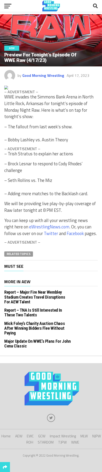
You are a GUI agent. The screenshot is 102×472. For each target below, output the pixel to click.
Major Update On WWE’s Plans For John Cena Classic (37, 343)
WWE (75, 442)
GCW (41, 436)
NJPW (96, 436)
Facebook (75, 233)
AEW (18, 436)
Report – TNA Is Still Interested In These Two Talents (33, 312)
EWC (30, 436)
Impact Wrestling (63, 436)
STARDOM (46, 442)
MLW (84, 436)
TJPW (62, 442)
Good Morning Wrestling (43, 75)
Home (6, 436)
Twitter (51, 233)
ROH (29, 442)
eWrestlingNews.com (49, 226)
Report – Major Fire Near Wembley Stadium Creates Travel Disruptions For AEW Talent (34, 297)
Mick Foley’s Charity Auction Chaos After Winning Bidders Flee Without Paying (34, 328)
